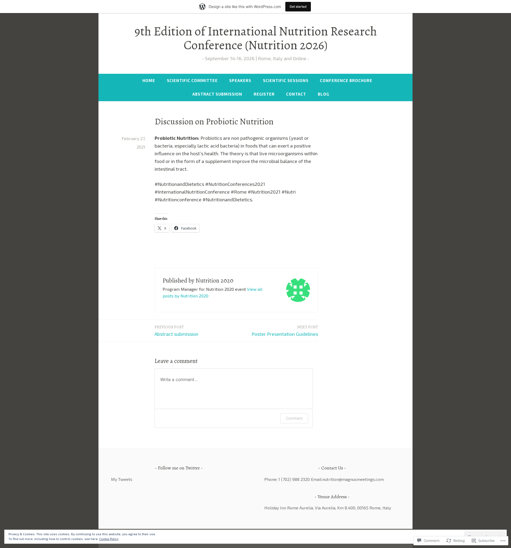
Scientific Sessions (285, 80)
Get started (298, 7)
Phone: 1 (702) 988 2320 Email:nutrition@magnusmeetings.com (324, 479)
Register (264, 94)
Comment (294, 418)
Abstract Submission (217, 94)
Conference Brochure (346, 80)
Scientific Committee (192, 80)
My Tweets (121, 479)
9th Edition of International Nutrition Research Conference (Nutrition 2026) (255, 38)
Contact (296, 94)
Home (148, 80)
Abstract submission (176, 330)
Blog (323, 94)
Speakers (240, 80)
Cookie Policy (108, 539)
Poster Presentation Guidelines (285, 330)
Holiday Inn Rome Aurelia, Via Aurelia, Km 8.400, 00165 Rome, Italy (327, 507)
